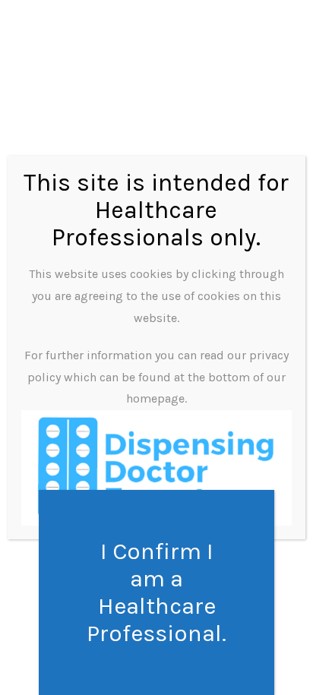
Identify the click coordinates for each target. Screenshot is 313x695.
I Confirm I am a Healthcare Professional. (156, 592)
